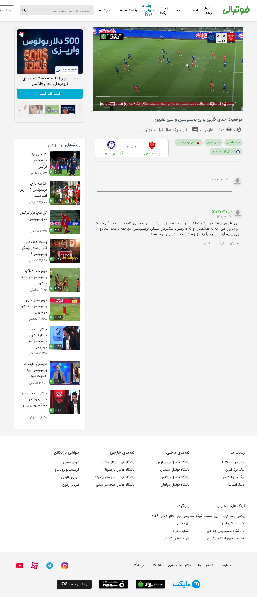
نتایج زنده (208, 10)
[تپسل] (21, 34)
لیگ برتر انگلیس (233, 477)
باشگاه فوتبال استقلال (174, 469)
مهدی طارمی (70, 477)
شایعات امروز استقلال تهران (226, 538)
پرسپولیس (233, 142)
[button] (101, 104)
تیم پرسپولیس (186, 142)
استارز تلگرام (181, 531)
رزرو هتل (183, 523)
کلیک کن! (50, 94)
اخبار (194, 10)
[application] (168, 69)
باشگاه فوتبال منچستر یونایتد (114, 477)
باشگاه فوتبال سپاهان (175, 484)
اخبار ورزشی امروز (232, 523)
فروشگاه (138, 565)
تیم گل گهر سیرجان (223, 151)
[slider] (168, 96)
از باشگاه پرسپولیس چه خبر (226, 531)
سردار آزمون (70, 484)
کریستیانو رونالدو (67, 469)
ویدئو (179, 10)
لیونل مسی (71, 462)
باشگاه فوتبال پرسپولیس (172, 462)
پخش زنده (163, 10)
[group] (123, 104)
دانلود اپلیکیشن (179, 565)
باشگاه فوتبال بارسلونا (119, 469)
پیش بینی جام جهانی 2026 (170, 516)
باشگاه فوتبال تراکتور (175, 477)
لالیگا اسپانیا (236, 484)
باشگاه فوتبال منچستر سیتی (115, 484)
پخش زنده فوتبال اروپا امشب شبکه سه (217, 516)
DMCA (156, 565)
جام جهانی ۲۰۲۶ (149, 10)
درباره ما (225, 565)
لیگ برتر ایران (235, 469)
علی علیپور (213, 142)
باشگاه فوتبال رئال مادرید (117, 462)
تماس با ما (205, 565)
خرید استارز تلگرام (176, 538)
